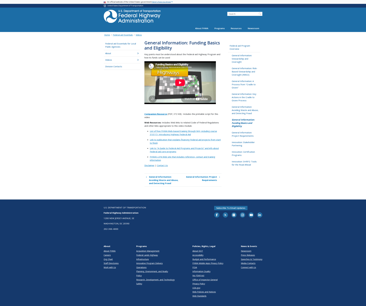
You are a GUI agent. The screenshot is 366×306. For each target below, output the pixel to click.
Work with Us (110, 267)
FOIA (194, 267)
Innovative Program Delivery (149, 263)
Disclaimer (149, 165)
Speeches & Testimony (251, 259)
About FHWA (201, 28)
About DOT (197, 251)
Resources (236, 28)
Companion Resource (155, 114)
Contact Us (162, 165)
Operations (141, 267)
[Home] (132, 17)
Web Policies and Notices (204, 291)
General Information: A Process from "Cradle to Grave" (244, 84)
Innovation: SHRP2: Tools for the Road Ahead (244, 163)
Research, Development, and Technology (155, 279)
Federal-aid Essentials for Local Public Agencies (120, 45)
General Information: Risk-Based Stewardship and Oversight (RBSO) (244, 71)
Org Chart (108, 259)
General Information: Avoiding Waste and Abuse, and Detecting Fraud (162, 180)
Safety (139, 283)
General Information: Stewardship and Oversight (242, 58)
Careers (107, 255)
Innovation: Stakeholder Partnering (243, 144)
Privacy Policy (198, 283)
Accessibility (197, 255)
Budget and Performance (204, 259)
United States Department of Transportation (125, 5)
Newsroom (253, 28)
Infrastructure (142, 259)
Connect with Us (248, 267)
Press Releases (248, 255)
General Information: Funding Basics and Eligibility (243, 123)
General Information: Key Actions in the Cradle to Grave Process (244, 97)
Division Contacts (113, 66)
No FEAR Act (198, 275)
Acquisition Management (147, 251)
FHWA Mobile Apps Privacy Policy (207, 263)
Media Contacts (248, 263)
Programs (219, 28)
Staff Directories (111, 263)
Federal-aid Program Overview (240, 47)
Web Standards (199, 296)
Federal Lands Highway (147, 255)
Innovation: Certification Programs (243, 153)
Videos (139, 35)
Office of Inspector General (205, 279)
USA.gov (196, 287)
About (108, 53)
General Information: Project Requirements (203, 178)
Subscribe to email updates (230, 207)
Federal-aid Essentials (123, 35)
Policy (139, 275)
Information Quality (201, 271)
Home (107, 35)
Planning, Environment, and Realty (152, 271)
